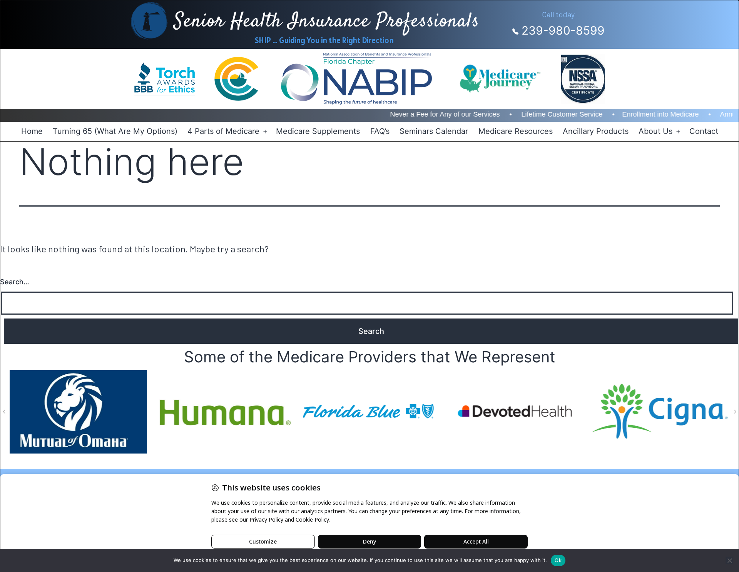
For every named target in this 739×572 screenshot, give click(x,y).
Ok (558, 560)
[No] (729, 560)
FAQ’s (380, 131)
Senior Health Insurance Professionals (326, 22)
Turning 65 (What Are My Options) (115, 131)
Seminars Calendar (434, 131)
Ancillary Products (596, 131)
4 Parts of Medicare (223, 131)
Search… (14, 282)
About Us (655, 131)
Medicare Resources (515, 131)
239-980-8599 (561, 30)
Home (32, 131)
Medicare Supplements (318, 131)
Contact (703, 131)
